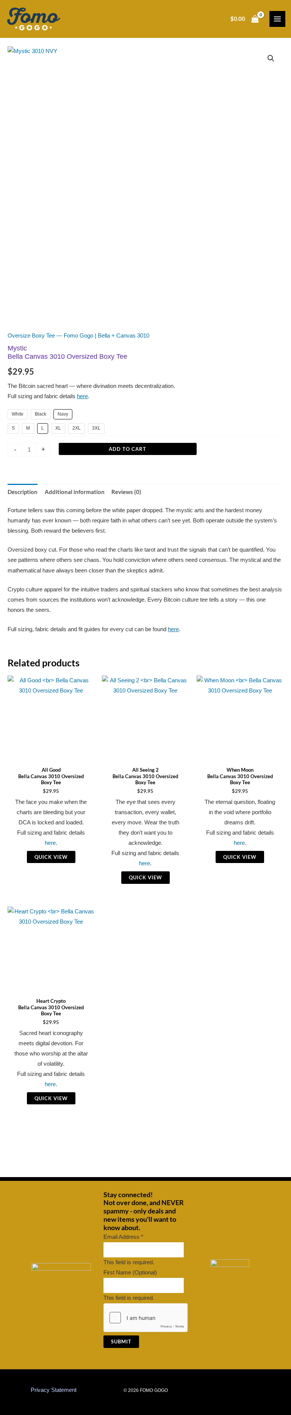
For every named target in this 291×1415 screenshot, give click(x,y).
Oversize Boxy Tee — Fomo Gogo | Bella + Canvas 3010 (78, 336)
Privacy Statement (54, 1390)
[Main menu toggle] (277, 19)
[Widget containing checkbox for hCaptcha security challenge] (145, 1317)
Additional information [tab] (75, 492)
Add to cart (127, 449)
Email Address (123, 1237)
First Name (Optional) (130, 1273)
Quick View (51, 857)
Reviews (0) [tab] (126, 492)
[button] (271, 58)
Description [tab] (23, 492)
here (82, 396)
